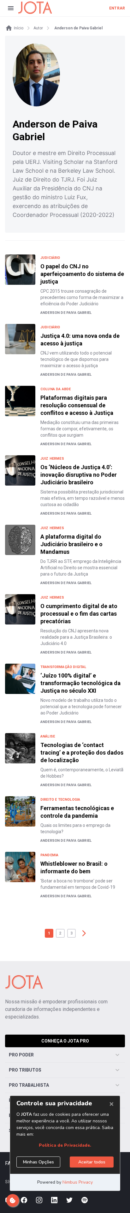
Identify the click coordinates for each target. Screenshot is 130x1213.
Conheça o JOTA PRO (65, 1040)
